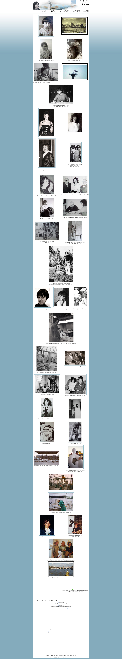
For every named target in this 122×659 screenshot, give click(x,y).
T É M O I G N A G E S (64, 11)
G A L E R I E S (52, 11)
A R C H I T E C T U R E (70, 13)
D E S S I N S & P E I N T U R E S (82, 13)
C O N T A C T (86, 11)
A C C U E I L (43, 11)
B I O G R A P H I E (76, 11)
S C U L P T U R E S (44, 13)
